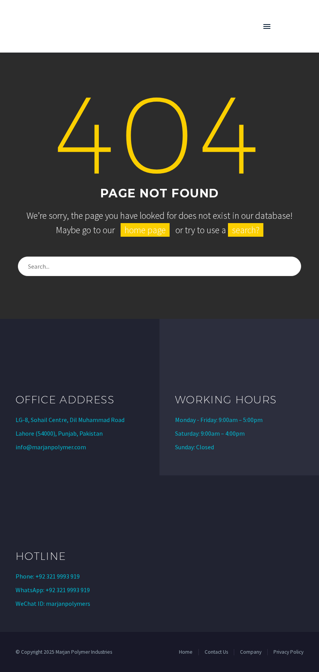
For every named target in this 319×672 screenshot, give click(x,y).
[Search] (291, 266)
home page (145, 230)
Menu (266, 26)
